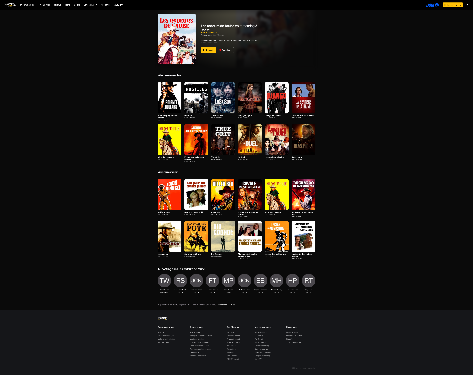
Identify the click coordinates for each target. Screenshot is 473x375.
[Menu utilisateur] (467, 5)
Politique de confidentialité (201, 336)
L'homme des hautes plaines (194, 158)
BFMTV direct (233, 359)
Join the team (163, 342)
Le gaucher (163, 254)
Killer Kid (215, 212)
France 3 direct (233, 339)
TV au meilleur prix (294, 342)
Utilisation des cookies (199, 342)
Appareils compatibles (199, 356)
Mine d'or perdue (166, 157)
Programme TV (261, 332)
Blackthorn (297, 157)
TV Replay (259, 336)
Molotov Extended (294, 336)
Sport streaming (261, 349)
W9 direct (231, 352)
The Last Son (217, 115)
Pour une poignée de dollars (167, 116)
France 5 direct (233, 342)
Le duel (241, 157)
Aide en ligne (195, 332)
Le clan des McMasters (275, 254)
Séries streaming (262, 346)
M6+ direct (231, 346)
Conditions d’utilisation (199, 346)
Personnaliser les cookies (200, 349)
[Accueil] (10, 4)
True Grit (215, 157)
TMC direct (232, 356)
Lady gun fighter (245, 115)
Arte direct (231, 349)
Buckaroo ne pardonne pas (302, 213)
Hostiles (188, 115)
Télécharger (195, 352)
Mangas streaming (262, 356)
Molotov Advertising (166, 339)
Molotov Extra (292, 332)
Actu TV (258, 359)
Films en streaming (208, 35)
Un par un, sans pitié (193, 212)
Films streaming (261, 342)
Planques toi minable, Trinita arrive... (248, 255)
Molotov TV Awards (263, 352)
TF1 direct (231, 332)
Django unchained (273, 115)
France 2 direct (233, 336)
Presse (161, 332)
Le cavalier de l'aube (274, 157)
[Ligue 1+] (432, 5)
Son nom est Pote (192, 254)
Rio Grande (216, 254)
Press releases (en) (166, 336)
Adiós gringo (164, 212)
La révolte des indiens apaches (302, 255)
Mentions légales (197, 339)
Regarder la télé (454, 5)
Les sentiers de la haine (303, 115)
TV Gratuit (259, 339)
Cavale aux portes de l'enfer (248, 213)
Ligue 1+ (289, 339)
